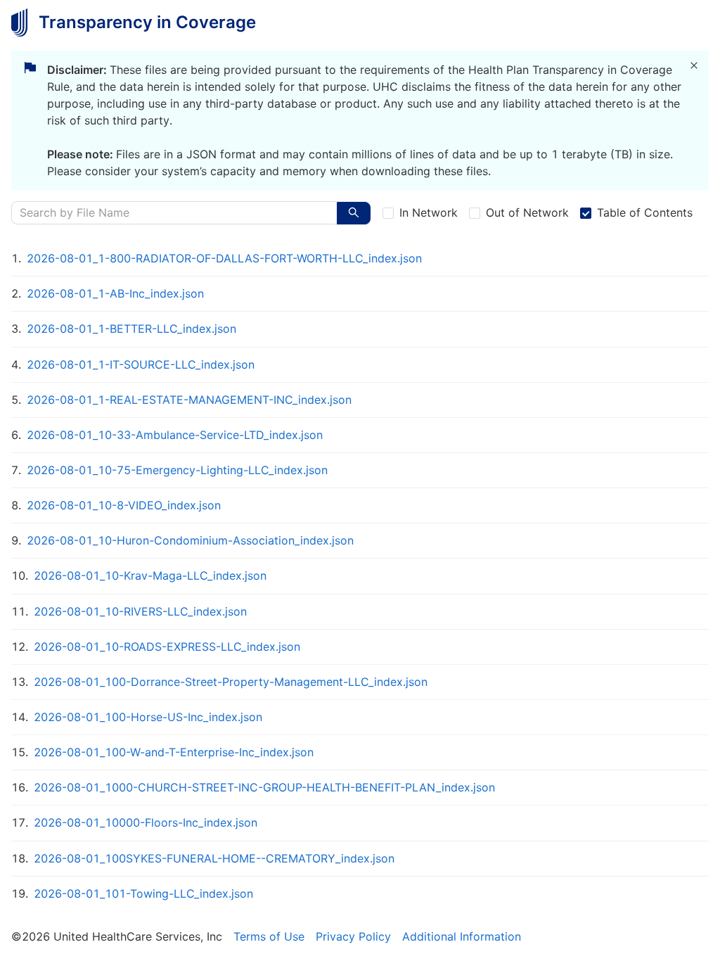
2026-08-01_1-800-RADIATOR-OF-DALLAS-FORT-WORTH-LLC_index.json (224, 258)
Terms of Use (268, 936)
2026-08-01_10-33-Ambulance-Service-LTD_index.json (175, 435)
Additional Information (461, 936)
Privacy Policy (353, 936)
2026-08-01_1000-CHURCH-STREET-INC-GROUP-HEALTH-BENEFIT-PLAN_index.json (264, 787)
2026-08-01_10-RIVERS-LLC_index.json (140, 611)
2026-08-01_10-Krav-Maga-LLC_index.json (150, 575)
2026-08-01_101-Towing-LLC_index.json (143, 893)
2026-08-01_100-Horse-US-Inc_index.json (148, 717)
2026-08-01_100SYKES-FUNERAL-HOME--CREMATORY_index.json (214, 858)
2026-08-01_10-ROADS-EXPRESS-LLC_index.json (167, 646)
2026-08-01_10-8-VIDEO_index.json (124, 505)
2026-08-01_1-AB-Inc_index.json (115, 293)
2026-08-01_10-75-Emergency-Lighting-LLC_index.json (177, 470)
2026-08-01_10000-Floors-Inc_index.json (145, 822)
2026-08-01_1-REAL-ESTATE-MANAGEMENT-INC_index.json (189, 400)
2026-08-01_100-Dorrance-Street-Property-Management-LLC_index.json (231, 682)
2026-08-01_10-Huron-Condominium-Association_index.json (190, 540)
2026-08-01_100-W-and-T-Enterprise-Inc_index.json (174, 752)
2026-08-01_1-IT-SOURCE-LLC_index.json (141, 364)
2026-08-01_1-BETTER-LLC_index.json (131, 329)
